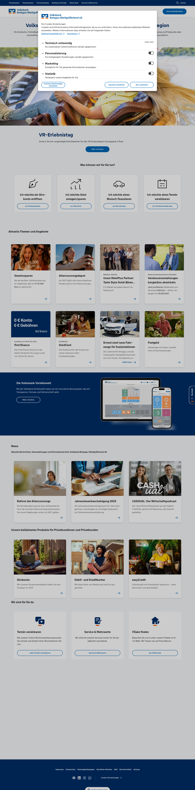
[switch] (151, 53)
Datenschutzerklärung (51, 33)
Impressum (72, 33)
